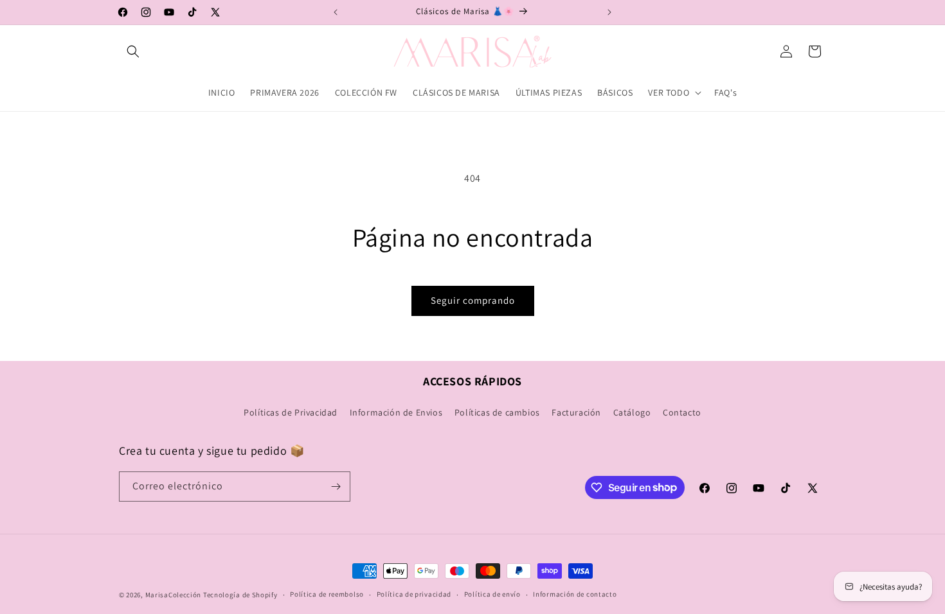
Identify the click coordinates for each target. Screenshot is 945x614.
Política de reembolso (327, 594)
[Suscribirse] (335, 486)
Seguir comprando (473, 300)
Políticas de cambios (497, 412)
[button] (133, 51)
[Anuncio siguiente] (609, 12)
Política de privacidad (414, 594)
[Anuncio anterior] (335, 12)
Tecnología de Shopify (240, 594)
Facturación (576, 412)
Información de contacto (574, 594)
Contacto (682, 412)
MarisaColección (173, 594)
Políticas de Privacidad (291, 412)
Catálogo (632, 412)
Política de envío (492, 594)
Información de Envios (396, 412)
